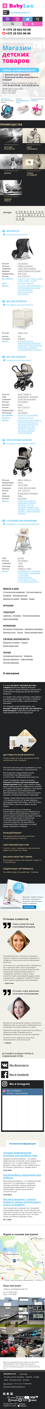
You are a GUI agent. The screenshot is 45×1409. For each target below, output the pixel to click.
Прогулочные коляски (19, 440)
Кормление (9, 625)
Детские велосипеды (31, 615)
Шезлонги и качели (11, 599)
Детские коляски (16, 356)
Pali (26, 333)
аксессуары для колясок (29, 420)
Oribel (21, 566)
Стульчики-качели (27, 579)
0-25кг (39, 279)
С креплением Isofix (30, 287)
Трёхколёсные (33, 509)
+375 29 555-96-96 (30, 85)
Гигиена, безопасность (16, 639)
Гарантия (29, 1377)
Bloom (21, 558)
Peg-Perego (23, 263)
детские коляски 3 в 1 (28, 424)
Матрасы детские (20, 595)
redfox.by (22, 1404)
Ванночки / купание (11, 642)
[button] (5, 5)
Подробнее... (29, 907)
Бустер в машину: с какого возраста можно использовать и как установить (22, 1202)
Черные (29, 283)
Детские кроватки (16, 301)
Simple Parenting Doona (29, 271)
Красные (22, 283)
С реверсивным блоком (29, 512)
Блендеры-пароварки (34, 629)
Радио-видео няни (10, 646)
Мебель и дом (11, 588)
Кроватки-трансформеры (30, 345)
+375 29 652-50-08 (11, 85)
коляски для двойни (28, 415)
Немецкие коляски (27, 503)
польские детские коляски (26, 428)
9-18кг (20, 281)
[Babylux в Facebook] (8, 1394)
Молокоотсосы (9, 632)
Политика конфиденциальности (14, 1387)
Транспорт (9, 612)
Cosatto (26, 276)
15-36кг (33, 281)
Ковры (32, 599)
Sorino (29, 266)
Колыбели (7, 595)
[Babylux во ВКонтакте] (11, 1394)
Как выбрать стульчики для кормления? (22, 524)
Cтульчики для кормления (14, 592)
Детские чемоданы (11, 662)
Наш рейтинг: (8, 1384)
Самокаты (7, 615)
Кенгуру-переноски (11, 659)
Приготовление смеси (33, 632)
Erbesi (20, 333)
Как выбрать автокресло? (17, 234)
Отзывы (36, 1377)
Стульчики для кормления (21, 520)
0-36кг (20, 279)
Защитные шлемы (10, 619)
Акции (6, 1380)
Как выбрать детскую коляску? (19, 360)
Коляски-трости (25, 505)
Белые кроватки (25, 341)
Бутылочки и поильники (13, 629)
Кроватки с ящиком (27, 348)
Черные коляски (25, 418)
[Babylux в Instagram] (18, 19)
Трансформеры (33, 286)
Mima (20, 405)
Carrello (27, 394)
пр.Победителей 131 (20, 12)
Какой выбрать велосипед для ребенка (22, 1176)
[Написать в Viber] (8, 19)
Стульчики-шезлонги (28, 582)
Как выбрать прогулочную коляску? (21, 443)
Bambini (21, 339)
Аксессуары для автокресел (25, 293)
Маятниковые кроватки (29, 343)
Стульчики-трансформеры (25, 576)
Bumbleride (23, 397)
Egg (19, 407)
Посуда (20, 632)
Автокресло (5, 99)
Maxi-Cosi (22, 274)
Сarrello (22, 266)
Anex (20, 394)
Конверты (28, 656)
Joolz (20, 410)
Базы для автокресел (29, 289)
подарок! (34, 101)
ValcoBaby (22, 413)
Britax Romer (30, 269)
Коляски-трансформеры (26, 432)
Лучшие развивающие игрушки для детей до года (20, 1154)
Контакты (26, 1380)
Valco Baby (23, 485)
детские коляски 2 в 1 (28, 422)
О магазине (23, 1374)
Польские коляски (26, 501)
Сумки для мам (27, 659)
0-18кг (33, 279)
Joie (19, 276)
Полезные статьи (15, 1380)
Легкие (21, 511)
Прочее (7, 652)
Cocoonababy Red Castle (22, 101)
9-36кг (27, 281)
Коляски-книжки (26, 507)
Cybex (20, 269)
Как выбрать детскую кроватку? (19, 305)
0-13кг (27, 279)
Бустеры (22, 286)
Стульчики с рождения (29, 573)
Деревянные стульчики (29, 571)
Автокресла (12, 231)
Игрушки (8, 605)
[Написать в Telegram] (27, 19)
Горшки (24, 642)
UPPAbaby (33, 397)
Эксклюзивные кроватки (30, 350)
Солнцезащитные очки (12, 656)
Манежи (24, 599)
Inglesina (22, 498)
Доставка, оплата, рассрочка (14, 1377)
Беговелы (17, 615)
